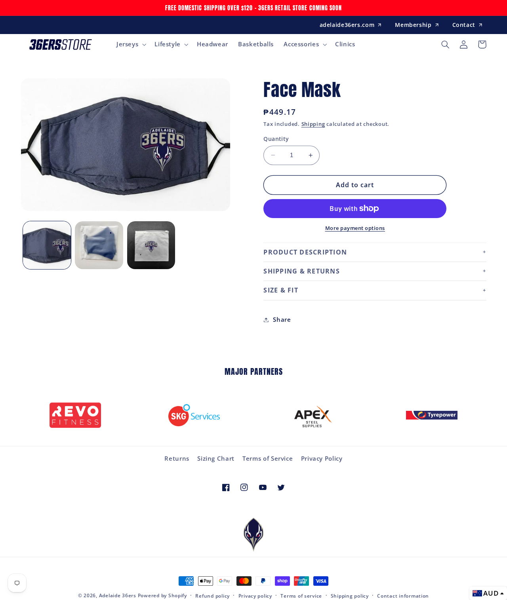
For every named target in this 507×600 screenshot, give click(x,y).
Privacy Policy (322, 458)
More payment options (355, 228)
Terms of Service (267, 458)
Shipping (313, 124)
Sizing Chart (215, 458)
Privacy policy (255, 596)
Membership (413, 24)
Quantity (276, 138)
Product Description (305, 252)
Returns (176, 458)
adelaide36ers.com (347, 24)
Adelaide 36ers (117, 595)
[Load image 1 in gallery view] (47, 245)
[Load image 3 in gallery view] (151, 245)
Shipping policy (350, 596)
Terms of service (301, 596)
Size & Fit (280, 290)
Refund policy (212, 596)
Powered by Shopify (162, 595)
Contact (463, 24)
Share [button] (282, 319)
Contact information (403, 596)
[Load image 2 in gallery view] (99, 245)
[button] (130, 44)
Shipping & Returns (301, 271)
